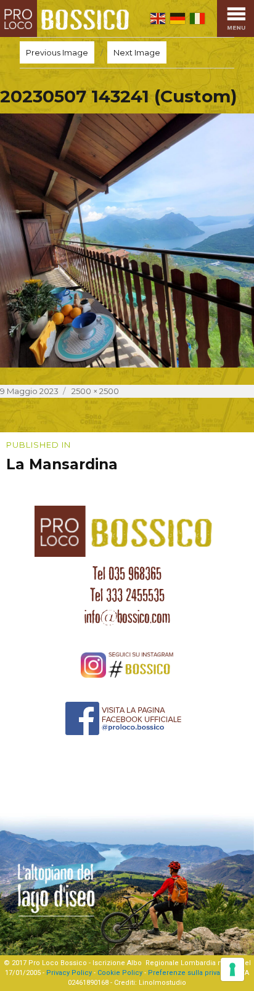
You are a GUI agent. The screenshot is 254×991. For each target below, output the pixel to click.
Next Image (136, 52)
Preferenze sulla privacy (187, 973)
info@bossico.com (127, 616)
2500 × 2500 (95, 391)
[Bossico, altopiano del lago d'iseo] (67, 18)
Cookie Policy (119, 973)
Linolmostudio (162, 983)
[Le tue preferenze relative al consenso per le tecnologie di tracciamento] (232, 969)
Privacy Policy (69, 973)
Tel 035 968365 (127, 573)
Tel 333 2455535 (127, 595)
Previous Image (57, 52)
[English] (157, 18)
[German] (177, 18)
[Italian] (197, 18)
